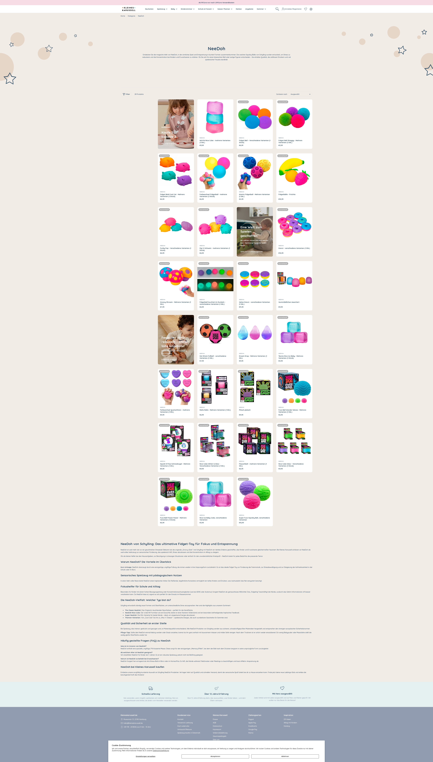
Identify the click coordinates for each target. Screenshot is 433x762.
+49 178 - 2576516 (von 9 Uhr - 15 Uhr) (137, 727)
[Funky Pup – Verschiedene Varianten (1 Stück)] (176, 225)
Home (123, 16)
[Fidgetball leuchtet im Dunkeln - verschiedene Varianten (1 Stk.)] (215, 279)
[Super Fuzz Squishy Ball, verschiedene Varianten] (255, 495)
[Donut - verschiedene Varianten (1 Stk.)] (294, 225)
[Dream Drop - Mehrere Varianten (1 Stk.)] (255, 333)
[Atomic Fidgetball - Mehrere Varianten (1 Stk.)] (255, 171)
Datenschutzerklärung (161, 751)
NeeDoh (202, 138)
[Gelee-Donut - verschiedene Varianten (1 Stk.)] (255, 279)
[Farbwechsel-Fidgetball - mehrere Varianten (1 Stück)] (215, 171)
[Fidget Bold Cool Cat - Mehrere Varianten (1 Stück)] (176, 171)
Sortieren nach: (281, 94)
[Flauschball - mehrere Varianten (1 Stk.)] (255, 441)
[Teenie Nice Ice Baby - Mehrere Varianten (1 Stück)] (294, 333)
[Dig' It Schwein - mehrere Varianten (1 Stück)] (215, 225)
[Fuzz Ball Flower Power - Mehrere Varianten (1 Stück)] (176, 495)
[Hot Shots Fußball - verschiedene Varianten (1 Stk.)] (215, 333)
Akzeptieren (215, 756)
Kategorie (131, 16)
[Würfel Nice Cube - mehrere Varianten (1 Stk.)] (215, 117)
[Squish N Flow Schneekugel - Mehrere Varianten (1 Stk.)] (176, 441)
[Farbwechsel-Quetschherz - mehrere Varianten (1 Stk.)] (176, 387)
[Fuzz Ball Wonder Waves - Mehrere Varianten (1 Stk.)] (294, 387)
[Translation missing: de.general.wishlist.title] (305, 9)
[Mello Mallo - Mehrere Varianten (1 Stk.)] (215, 387)
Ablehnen (285, 756)
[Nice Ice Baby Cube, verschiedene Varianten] (215, 495)
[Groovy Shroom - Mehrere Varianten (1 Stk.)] (176, 279)
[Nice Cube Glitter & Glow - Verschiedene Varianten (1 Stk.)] (215, 441)
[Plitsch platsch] (255, 387)
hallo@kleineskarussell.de (133, 723)
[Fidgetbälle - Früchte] (294, 171)
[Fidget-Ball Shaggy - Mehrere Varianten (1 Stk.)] (294, 117)
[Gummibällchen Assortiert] (294, 279)
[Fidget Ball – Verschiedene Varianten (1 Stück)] (255, 117)
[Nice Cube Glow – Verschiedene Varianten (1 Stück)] (294, 441)
